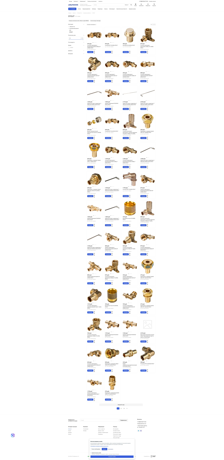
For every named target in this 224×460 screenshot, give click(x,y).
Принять (104, 449)
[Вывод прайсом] (155, 24)
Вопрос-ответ (101, 430)
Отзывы (84, 430)
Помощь (115, 426)
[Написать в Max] (12, 435)
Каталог (70, 429)
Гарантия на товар (117, 436)
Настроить (110, 449)
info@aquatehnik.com (141, 423)
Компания (85, 426)
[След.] (127, 408)
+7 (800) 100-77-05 (143, 1)
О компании (85, 429)
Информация (101, 426)
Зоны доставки (116, 437)
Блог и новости (101, 429)
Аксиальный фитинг (74, 28)
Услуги (69, 434)
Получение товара (117, 434)
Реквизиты (100, 434)
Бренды (70, 432)
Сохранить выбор (112, 456)
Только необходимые (95, 449)
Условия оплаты (116, 430)
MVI (70, 30)
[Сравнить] (94, 52)
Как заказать (115, 429)
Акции (69, 430)
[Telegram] (138, 431)
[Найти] (131, 4)
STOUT (71, 32)
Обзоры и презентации (103, 432)
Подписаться (123, 420)
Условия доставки (117, 432)
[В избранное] (94, 51)
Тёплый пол (72, 26)
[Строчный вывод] (153, 24)
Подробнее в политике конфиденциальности (99, 446)
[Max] (141, 431)
